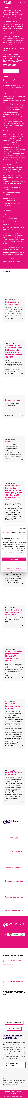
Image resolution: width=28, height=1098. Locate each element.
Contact (13, 1093)
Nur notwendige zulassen (14, 568)
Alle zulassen (14, 559)
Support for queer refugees (13, 1096)
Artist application (14, 851)
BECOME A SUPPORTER (14, 1022)
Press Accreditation (14, 911)
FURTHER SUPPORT (11, 71)
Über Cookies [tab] (22, 532)
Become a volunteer (14, 881)
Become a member (14, 867)
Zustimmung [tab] (5, 532)
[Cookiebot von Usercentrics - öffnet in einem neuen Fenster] (19, 528)
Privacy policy (16, 1091)
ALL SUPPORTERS (14, 1028)
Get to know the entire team (11, 1064)
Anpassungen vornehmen (13, 564)
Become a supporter (14, 897)
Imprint (7, 1091)
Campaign (14, 838)
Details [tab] (14, 532)
